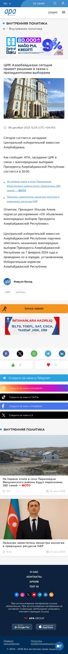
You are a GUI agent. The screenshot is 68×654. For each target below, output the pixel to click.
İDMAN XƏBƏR (34, 308)
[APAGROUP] (34, 618)
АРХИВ (34, 581)
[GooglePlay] (22, 627)
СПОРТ (52, 12)
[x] (28, 595)
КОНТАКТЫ (34, 576)
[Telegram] (40, 595)
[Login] (63, 3)
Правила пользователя (11, 642)
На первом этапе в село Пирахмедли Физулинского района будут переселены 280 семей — (33, 186)
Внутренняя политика (25, 28)
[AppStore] (46, 627)
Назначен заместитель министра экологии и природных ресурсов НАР (33, 199)
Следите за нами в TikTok (24, 397)
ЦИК (7, 292)
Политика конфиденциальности (43, 642)
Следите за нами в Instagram (25, 388)
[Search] (55, 3)
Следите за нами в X (21, 415)
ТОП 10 (34, 586)
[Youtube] (34, 595)
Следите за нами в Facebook (25, 406)
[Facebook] (17, 595)
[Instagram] (22, 595)
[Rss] (51, 595)
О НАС (34, 571)
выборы (20, 292)
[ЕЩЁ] (62, 12)
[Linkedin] (45, 595)
